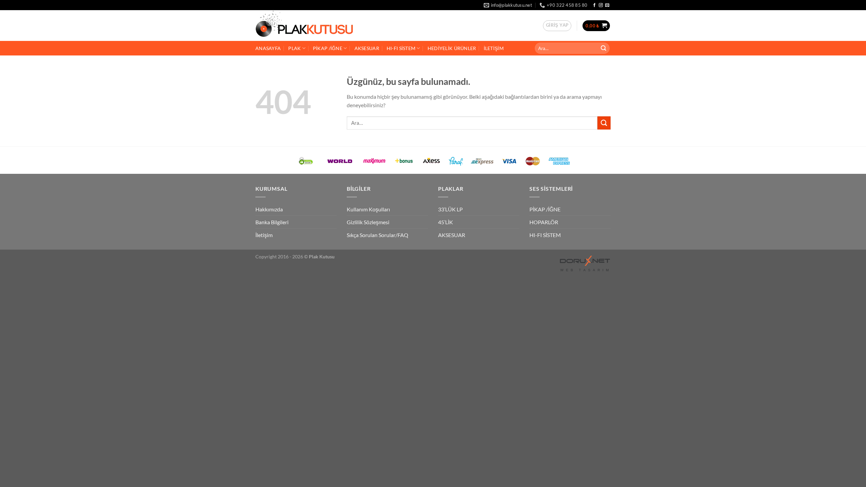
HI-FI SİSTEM (401, 48)
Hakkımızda (269, 209)
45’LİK (445, 222)
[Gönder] (603, 48)
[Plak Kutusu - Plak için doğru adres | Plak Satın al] (312, 25)
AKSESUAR (367, 48)
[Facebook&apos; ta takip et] (594, 5)
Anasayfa (268, 48)
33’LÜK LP (450, 209)
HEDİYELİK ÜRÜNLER (452, 48)
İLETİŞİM (494, 48)
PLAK (294, 48)
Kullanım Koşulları (368, 209)
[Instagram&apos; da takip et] (601, 5)
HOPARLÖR (543, 222)
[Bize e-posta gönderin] (607, 5)
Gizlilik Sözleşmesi (368, 222)
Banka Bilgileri (272, 222)
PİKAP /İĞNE (327, 48)
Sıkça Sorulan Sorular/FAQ (377, 235)
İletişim (264, 235)
